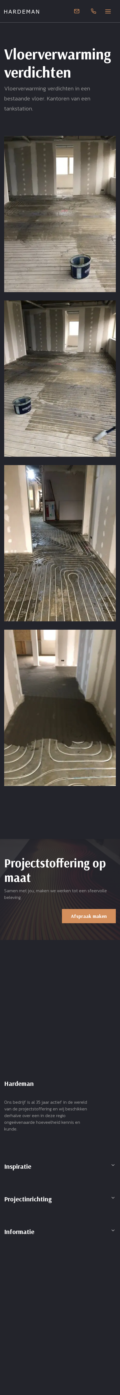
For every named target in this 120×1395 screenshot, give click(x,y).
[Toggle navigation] (110, 11)
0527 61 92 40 (93, 11)
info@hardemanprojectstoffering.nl (76, 11)
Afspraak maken (89, 916)
